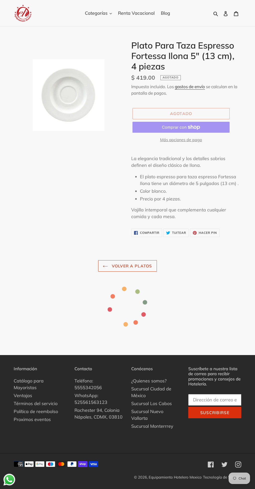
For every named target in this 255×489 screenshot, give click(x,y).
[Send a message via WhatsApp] (9, 480)
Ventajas (23, 395)
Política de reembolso (36, 411)
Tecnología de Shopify (222, 477)
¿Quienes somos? (149, 381)
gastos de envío (190, 86)
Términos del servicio (36, 403)
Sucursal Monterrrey (152, 426)
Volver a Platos (131, 265)
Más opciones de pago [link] (181, 139)
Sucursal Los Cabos (151, 403)
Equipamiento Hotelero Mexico (175, 477)
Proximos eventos (32, 419)
